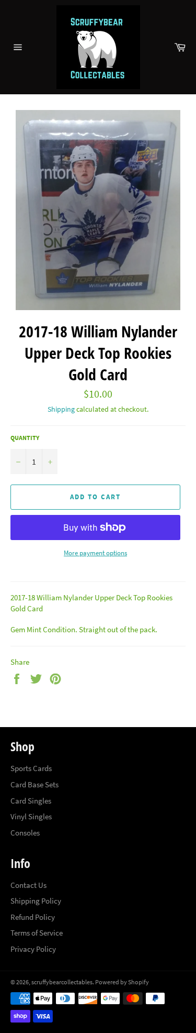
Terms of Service (36, 933)
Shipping (61, 409)
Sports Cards (31, 768)
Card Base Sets (34, 784)
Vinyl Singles (31, 816)
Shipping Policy (35, 901)
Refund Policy (32, 917)
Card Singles (30, 801)
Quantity (24, 438)
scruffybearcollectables (62, 982)
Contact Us (28, 885)
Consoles (25, 833)
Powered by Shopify (122, 982)
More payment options (95, 552)
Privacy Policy (33, 949)
